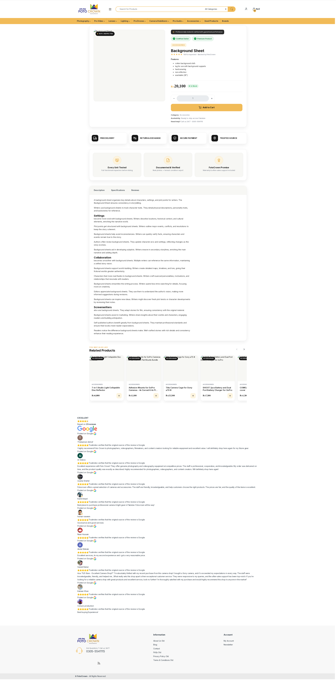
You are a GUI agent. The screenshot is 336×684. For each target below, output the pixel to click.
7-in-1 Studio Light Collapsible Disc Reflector (106, 389)
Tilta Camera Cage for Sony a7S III (179, 389)
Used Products (211, 21)
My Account (229, 641)
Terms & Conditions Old (163, 660)
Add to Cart (208, 107)
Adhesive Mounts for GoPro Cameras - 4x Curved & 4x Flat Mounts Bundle (143, 389)
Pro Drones (139, 21)
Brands (225, 21)
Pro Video (98, 21)
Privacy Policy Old (161, 656)
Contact (156, 648)
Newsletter (228, 645)
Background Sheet (102, 203)
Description (99, 190)
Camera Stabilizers (158, 21)
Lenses (112, 21)
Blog (155, 645)
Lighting (124, 21)
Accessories (193, 21)
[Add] (119, 395)
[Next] (244, 349)
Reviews (135, 190)
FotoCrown (82, 676)
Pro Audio (177, 21)
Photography (83, 21)
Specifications (118, 190)
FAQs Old (157, 652)
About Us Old (158, 641)
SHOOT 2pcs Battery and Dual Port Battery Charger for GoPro (217, 389)
